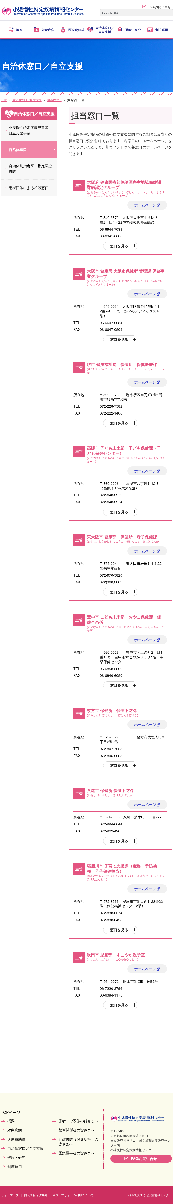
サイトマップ (10, 1195)
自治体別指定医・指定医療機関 (30, 168)
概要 (11, 1121)
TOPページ (10, 1112)
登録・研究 (16, 1157)
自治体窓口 (54, 100)
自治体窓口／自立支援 (27, 100)
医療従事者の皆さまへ (77, 1153)
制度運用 (14, 1166)
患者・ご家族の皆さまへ (78, 1121)
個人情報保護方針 (35, 1195)
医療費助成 (16, 1139)
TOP (4, 100)
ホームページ (145, 204)
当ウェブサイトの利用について (72, 1195)
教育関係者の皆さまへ (77, 1130)
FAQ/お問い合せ (159, 7)
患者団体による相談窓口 (28, 187)
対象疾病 (14, 1130)
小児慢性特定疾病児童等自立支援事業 (28, 130)
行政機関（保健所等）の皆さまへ (78, 1141)
